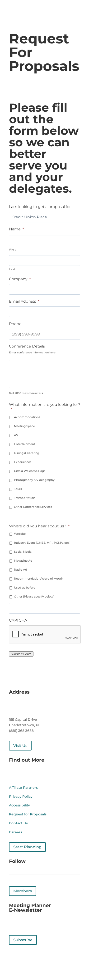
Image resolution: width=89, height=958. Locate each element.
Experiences (22, 462)
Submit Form (21, 654)
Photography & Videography (34, 480)
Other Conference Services (33, 507)
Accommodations (27, 417)
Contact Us (18, 823)
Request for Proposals (28, 814)
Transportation (24, 498)
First (12, 249)
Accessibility (19, 805)
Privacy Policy (21, 796)
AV (16, 435)
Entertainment (24, 444)
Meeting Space (24, 426)
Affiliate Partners (23, 787)
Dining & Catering (26, 453)
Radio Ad (20, 569)
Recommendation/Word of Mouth (38, 578)
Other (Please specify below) (34, 596)
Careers (15, 832)
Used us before (24, 587)
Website (20, 533)
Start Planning (27, 847)
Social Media (23, 551)
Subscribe (23, 940)
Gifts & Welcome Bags (29, 471)
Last (12, 269)
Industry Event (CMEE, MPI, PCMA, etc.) (42, 542)
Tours (18, 489)
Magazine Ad (23, 560)
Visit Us (20, 745)
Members (22, 891)
